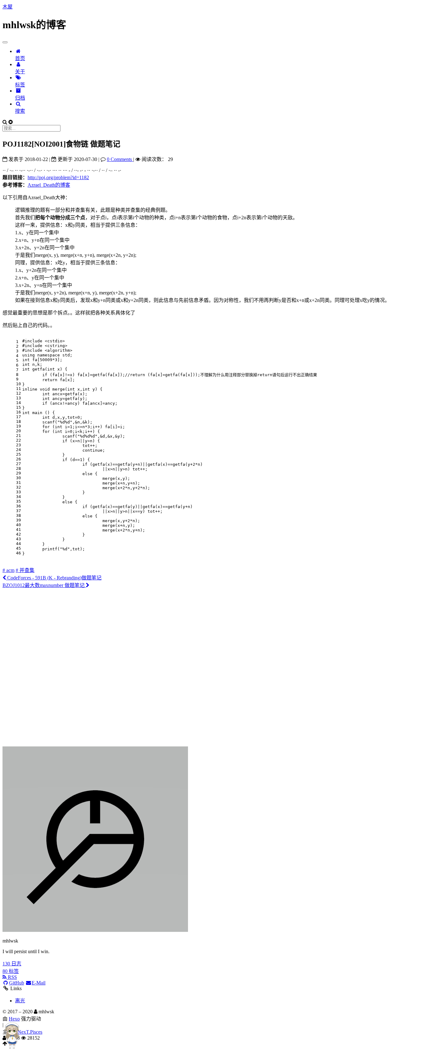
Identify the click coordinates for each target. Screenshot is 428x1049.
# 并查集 (25, 570)
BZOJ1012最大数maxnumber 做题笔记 (44, 585)
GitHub (16, 982)
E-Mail (38, 982)
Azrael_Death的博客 (49, 185)
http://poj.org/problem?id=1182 (58, 177)
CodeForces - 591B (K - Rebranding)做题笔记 (54, 577)
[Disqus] (214, 667)
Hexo (14, 1018)
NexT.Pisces (30, 1032)
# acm (8, 570)
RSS (12, 977)
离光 (20, 1000)
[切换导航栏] (5, 42)
